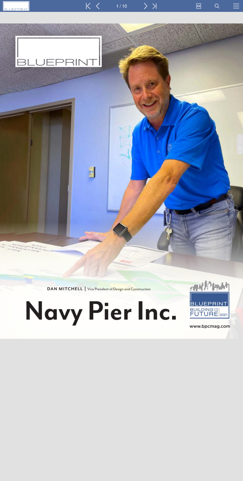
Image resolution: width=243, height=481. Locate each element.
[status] (121, 6)
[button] (29, 6)
